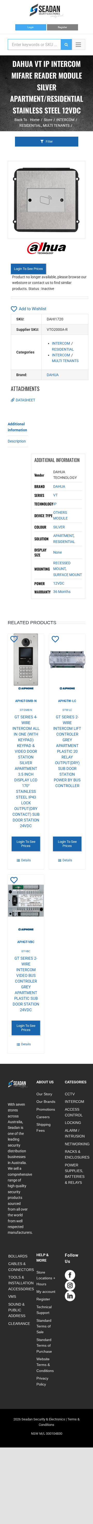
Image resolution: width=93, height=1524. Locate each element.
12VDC (58, 583)
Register (62, 27)
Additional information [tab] (17, 427)
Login (30, 27)
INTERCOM (61, 343)
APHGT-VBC (25, 942)
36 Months (62, 591)
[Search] (66, 44)
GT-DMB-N (26, 710)
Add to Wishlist (32, 308)
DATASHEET (25, 400)
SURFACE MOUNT (67, 575)
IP (55, 504)
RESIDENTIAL (63, 349)
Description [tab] (17, 441)
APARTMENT (63, 536)
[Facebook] (70, 1275)
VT (55, 495)
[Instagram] (70, 1285)
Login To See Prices (28, 269)
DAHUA (53, 375)
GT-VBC (25, 951)
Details (26, 860)
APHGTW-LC (67, 701)
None (57, 552)
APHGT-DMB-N (25, 701)
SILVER (59, 527)
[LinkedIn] (70, 1296)
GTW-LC (67, 710)
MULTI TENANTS (65, 361)
